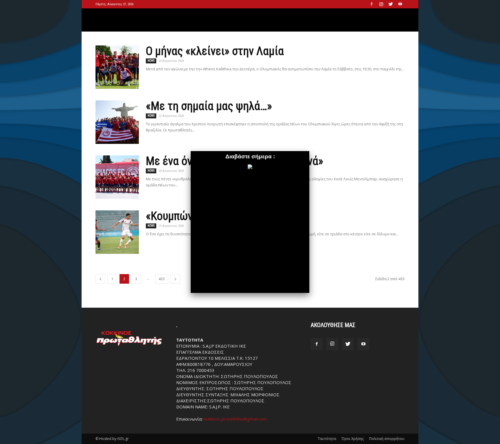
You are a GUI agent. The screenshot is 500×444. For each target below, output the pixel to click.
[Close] (309, 151)
